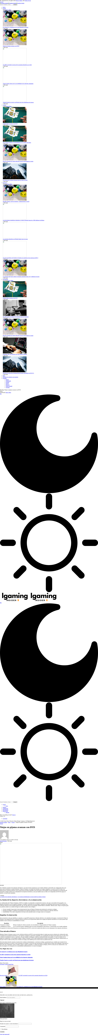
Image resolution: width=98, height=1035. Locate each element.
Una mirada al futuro (41, 896)
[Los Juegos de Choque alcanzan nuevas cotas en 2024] (15, 178)
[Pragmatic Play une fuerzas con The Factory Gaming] (15, 353)
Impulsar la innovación (31, 896)
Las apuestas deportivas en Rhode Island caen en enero (15, 239)
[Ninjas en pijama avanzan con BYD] (15, 44)
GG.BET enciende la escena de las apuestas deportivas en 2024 (17, 64)
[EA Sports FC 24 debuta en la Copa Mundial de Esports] (15, 26)
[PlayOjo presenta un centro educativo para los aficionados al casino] (15, 160)
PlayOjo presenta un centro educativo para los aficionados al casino (18, 161)
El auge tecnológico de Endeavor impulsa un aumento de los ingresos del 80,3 (20, 257)
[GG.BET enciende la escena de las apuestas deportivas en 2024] (15, 63)
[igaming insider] (12, 3)
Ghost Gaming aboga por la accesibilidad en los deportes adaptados (18, 83)
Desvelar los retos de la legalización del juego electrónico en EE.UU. (18, 373)
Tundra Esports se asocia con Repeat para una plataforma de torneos (18, 102)
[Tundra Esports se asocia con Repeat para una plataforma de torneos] (15, 101)
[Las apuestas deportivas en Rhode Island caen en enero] (15, 237)
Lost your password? (4, 1034)
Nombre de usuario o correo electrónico (9, 1023)
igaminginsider (3, 841)
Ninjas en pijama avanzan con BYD (11, 46)
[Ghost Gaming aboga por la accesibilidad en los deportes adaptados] (15, 82)
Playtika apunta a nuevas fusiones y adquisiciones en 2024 (16, 201)
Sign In (13, 814)
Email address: (3, 997)
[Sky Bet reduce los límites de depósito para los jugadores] (15, 315)
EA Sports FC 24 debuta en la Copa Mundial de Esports (15, 27)
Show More (8, 392)
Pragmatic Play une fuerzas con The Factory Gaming (15, 354)
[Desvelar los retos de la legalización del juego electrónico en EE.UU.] (15, 371)
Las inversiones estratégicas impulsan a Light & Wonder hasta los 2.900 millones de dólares (23, 220)
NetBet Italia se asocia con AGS (10, 123)
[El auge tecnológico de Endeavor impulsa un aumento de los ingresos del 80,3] (15, 256)
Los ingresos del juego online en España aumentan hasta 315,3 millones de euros (21, 276)
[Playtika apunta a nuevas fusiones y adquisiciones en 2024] (15, 200)
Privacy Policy (19, 0)
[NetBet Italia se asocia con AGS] (15, 122)
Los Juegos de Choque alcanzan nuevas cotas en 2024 (15, 180)
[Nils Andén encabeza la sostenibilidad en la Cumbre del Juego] (15, 141)
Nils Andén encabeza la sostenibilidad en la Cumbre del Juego (17, 142)
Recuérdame (4, 1029)
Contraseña (2, 1026)
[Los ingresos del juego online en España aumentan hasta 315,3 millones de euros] (15, 275)
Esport (1, 823)
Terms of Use (28, 0)
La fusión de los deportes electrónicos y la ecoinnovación (13, 896)
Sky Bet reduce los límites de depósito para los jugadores (16, 316)
